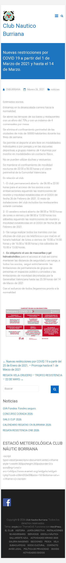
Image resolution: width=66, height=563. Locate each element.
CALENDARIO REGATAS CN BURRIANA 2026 (27, 424)
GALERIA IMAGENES (18, 541)
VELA (56, 541)
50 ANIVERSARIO (17, 534)
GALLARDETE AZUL (18, 538)
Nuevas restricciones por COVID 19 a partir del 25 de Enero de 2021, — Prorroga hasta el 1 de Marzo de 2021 (32, 365)
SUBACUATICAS (17, 545)
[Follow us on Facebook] (7, 502)
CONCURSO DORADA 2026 (18, 413)
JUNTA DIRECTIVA (36, 530)
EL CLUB (9, 530)
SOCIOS (55, 549)
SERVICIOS (33, 534)
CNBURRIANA (13, 89)
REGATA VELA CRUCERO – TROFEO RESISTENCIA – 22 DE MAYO (32, 377)
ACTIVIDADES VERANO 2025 (44, 538)
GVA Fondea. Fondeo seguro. (19, 408)
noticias (55, 89)
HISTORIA (20, 530)
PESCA (48, 541)
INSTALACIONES (55, 530)
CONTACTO (52, 545)
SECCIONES (36, 541)
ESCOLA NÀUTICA (49, 534)
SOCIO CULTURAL (36, 545)
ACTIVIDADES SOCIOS (34, 552)
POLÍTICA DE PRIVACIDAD (36, 549)
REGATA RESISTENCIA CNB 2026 (21, 430)
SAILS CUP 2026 (12, 419)
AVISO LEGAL (15, 549)
